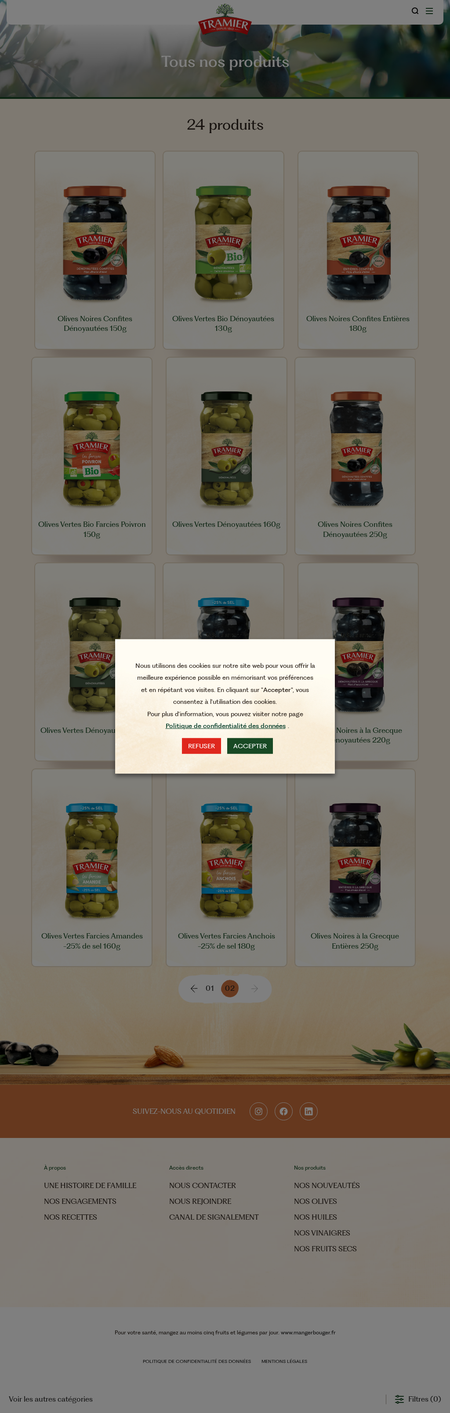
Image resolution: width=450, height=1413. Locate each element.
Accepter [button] (250, 746)
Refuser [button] (201, 746)
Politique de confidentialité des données (226, 725)
